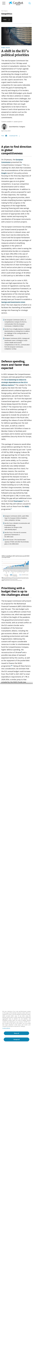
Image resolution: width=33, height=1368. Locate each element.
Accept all (17, 1039)
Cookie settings (6, 1028)
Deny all (16, 1033)
